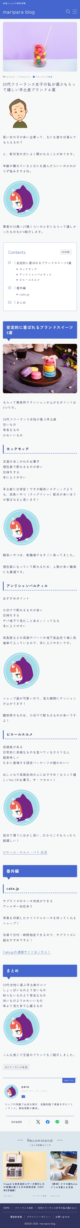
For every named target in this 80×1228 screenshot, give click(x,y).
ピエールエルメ (29, 280)
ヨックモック (28, 269)
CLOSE (66, 252)
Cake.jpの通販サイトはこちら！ (27, 952)
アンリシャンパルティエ (35, 274)
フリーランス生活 (44, 77)
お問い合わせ (63, 1216)
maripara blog (19, 11)
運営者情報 (16, 1216)
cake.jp (24, 294)
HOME (6, 1207)
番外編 (21, 288)
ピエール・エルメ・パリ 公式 (25, 852)
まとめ (21, 302)
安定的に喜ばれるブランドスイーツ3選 (43, 263)
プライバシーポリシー (39, 1216)
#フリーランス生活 (16, 1067)
